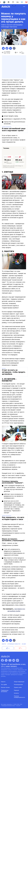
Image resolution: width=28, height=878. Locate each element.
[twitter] (10, 48)
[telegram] (3, 48)
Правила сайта (18, 687)
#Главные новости (14, 644)
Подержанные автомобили (4, 691)
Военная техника (5, 687)
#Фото (4, 644)
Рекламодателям (18, 684)
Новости (3, 681)
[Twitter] (6, 660)
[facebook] (7, 48)
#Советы (25, 644)
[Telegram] (13, 660)
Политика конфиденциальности (19, 696)
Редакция (16, 690)
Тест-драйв (4, 684)
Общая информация (19, 681)
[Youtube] (10, 660)
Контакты (16, 693)
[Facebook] (2, 660)
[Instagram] (17, 660)
